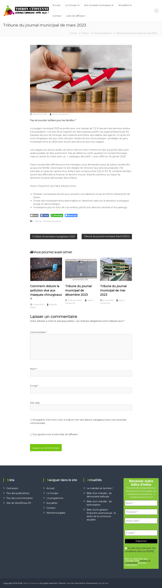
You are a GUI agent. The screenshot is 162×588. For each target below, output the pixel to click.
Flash (68, 583)
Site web (35, 402)
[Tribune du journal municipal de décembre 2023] (81, 269)
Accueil (56, 5)
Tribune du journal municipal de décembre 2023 (78, 290)
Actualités (123, 5)
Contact (57, 15)
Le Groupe (71, 5)
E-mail (34, 385)
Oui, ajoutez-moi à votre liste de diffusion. (55, 434)
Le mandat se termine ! (100, 488)
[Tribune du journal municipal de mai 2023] (116, 269)
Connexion (12, 488)
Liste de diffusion (75, 15)
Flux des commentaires (19, 498)
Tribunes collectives (102, 33)
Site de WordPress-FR (18, 503)
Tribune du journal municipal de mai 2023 (113, 290)
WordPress (103, 583)
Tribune (85, 33)
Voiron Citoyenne (60, 114)
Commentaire (38, 332)
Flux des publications (17, 493)
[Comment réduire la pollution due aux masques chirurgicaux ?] (46, 269)
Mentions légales (56, 512)
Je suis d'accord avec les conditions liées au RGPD (140, 550)
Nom (33, 368)
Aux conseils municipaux (97, 5)
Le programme (55, 498)
